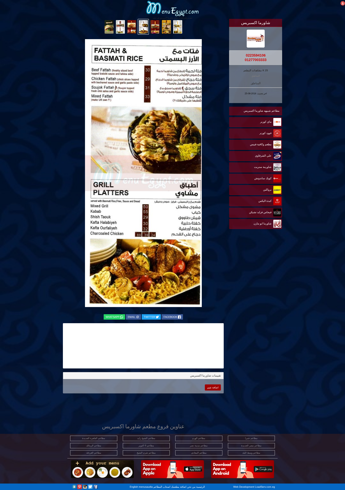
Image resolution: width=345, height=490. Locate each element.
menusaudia (146, 486)
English (134, 486)
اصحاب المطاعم (161, 486)
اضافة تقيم (212, 387)
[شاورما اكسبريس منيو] (178, 26)
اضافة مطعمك (178, 486)
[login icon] (343, 3)
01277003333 (255, 60)
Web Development (244, 486)
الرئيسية (200, 486)
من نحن (191, 486)
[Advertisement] (259, 266)
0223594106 (256, 55)
